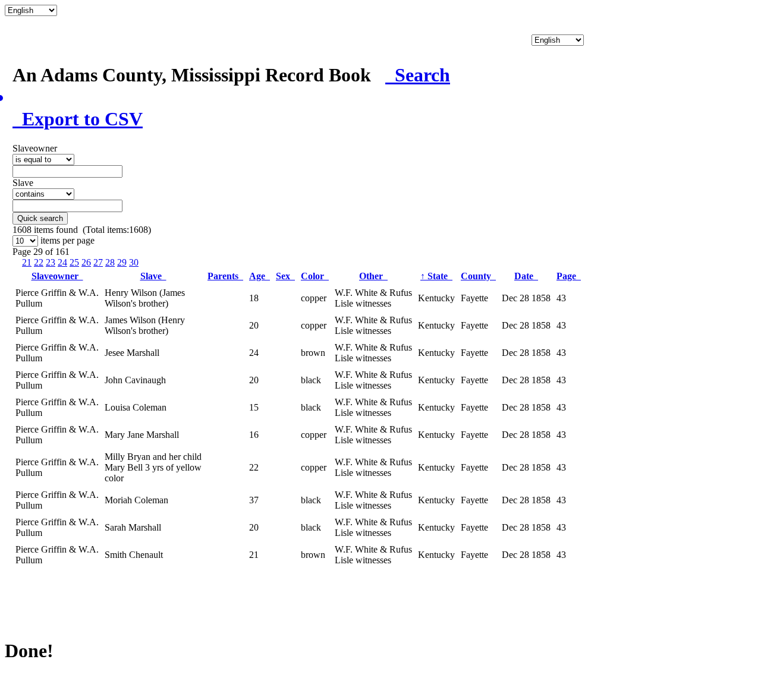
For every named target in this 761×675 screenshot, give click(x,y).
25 (74, 262)
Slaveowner (57, 276)
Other (373, 276)
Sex (285, 276)
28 (110, 262)
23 (50, 262)
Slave (153, 276)
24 (62, 262)
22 (38, 262)
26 (86, 262)
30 (134, 262)
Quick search (40, 218)
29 (122, 262)
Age (259, 276)
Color (315, 276)
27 (98, 262)
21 (27, 262)
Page (568, 276)
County (478, 276)
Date (526, 276)
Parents (225, 276)
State (436, 276)
